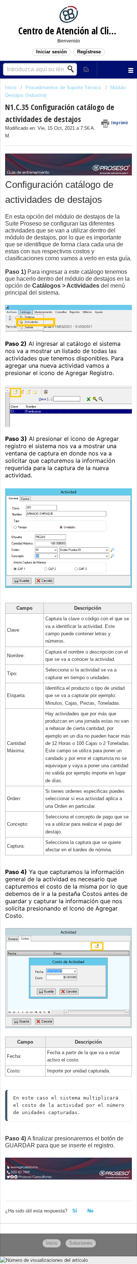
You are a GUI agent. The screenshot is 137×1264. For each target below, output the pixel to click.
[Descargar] (55, 644)
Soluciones (80, 1243)
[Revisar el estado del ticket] (86, 69)
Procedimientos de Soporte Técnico (63, 87)
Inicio (11, 87)
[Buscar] (72, 69)
